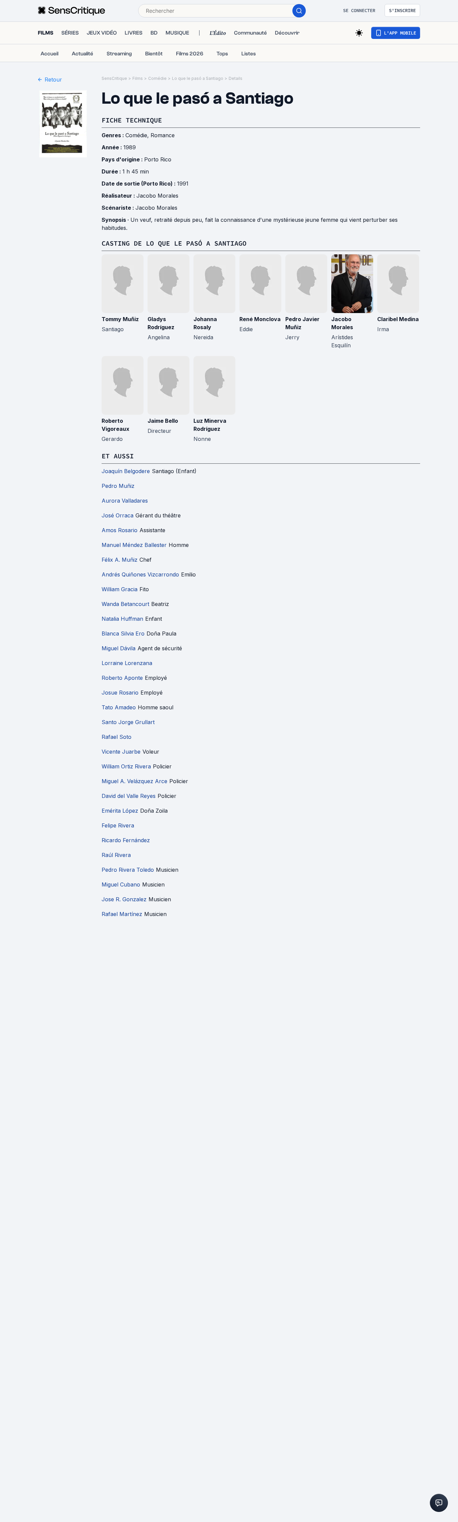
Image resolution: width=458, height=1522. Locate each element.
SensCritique (114, 78)
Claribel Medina (398, 319)
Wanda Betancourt (125, 604)
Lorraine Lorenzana (127, 663)
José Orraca (117, 515)
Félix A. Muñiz (119, 559)
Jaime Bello (163, 420)
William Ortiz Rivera (126, 766)
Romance (163, 135)
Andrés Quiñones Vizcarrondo (140, 574)
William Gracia (119, 589)
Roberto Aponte (122, 677)
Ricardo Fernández (126, 840)
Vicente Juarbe (121, 751)
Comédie (157, 78)
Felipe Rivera (118, 825)
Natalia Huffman (122, 618)
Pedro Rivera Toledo (128, 869)
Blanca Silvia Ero (123, 633)
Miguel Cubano (121, 884)
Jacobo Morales (157, 195)
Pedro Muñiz (118, 486)
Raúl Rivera (116, 855)
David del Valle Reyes (129, 796)
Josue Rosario (120, 692)
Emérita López (120, 810)
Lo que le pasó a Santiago (197, 78)
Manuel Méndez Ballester (134, 545)
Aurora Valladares (125, 500)
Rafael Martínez (122, 914)
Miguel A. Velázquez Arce (134, 781)
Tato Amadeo (119, 707)
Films (137, 78)
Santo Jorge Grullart (128, 722)
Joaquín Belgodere (126, 471)
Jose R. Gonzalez (124, 899)
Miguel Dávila (118, 648)
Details (235, 78)
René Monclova (260, 319)
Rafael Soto (116, 736)
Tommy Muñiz (120, 319)
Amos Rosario (119, 530)
